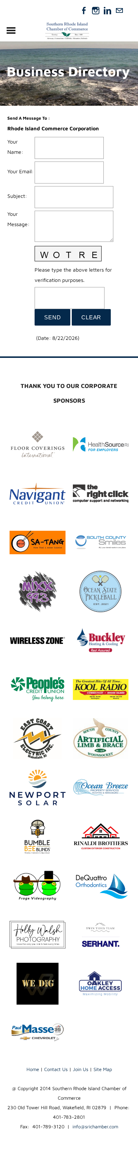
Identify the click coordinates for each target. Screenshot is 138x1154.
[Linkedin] (107, 11)
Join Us (80, 1069)
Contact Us (56, 1069)
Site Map (102, 1069)
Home (32, 1069)
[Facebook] (84, 11)
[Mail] (119, 11)
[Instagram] (95, 11)
